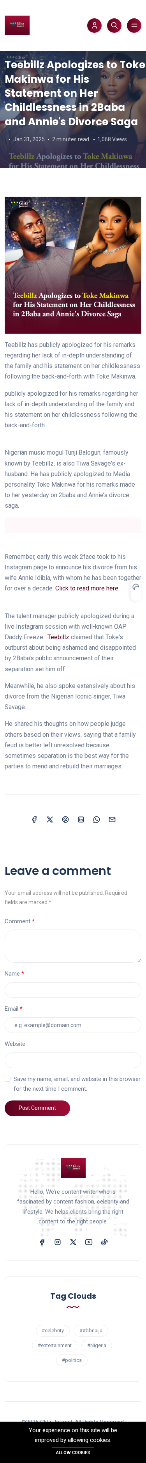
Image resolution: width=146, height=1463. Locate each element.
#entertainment (55, 1345)
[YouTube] (89, 1241)
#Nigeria (96, 1345)
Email (11, 1008)
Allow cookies (73, 1452)
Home (12, 45)
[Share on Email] (112, 819)
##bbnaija (90, 1330)
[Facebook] (42, 1241)
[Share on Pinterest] (65, 819)
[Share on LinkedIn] (81, 819)
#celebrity (53, 1330)
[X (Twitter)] (73, 1241)
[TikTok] (104, 1241)
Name (12, 973)
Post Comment (37, 1108)
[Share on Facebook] (34, 819)
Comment (17, 921)
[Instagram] (58, 1241)
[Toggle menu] (134, 25)
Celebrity (39, 45)
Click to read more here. (87, 588)
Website (15, 1043)
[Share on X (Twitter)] (50, 819)
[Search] (114, 25)
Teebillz (58, 637)
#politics (72, 1360)
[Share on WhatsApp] (96, 819)
